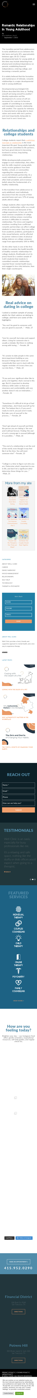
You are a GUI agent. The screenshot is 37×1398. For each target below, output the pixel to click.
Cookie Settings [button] (8, 1393)
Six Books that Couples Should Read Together (24, 543)
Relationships (7, 576)
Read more (4, 652)
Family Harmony (8, 570)
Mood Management (10, 573)
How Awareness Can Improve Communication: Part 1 (12, 522)
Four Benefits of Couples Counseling (24, 521)
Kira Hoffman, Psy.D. (9, 35)
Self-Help (6, 580)
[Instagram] (31, 1076)
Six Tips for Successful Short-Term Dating (12, 501)
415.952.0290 (18, 1268)
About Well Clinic (9, 564)
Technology (7, 583)
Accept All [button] (19, 1393)
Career (5, 567)
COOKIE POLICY (22, 1372)
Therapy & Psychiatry (11, 586)
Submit (18, 810)
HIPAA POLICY (7, 1374)
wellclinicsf (18, 1051)
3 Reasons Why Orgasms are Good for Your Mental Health (24, 501)
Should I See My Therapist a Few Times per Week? (12, 544)
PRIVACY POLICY (8, 1372)
